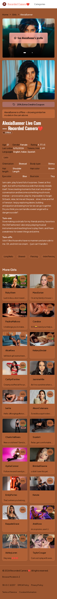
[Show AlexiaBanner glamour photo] (32, 52)
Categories (39, 4)
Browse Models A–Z (11, 577)
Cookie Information (27, 592)
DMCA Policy (23, 585)
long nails (8, 256)
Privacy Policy (37, 585)
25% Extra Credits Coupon (32, 105)
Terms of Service (9, 592)
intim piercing (49, 256)
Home (5, 14)
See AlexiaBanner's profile (32, 39)
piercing (34, 256)
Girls (14, 14)
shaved (21, 256)
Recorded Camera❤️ (17, 4)
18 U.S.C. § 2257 (8, 585)
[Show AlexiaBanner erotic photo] (24, 52)
